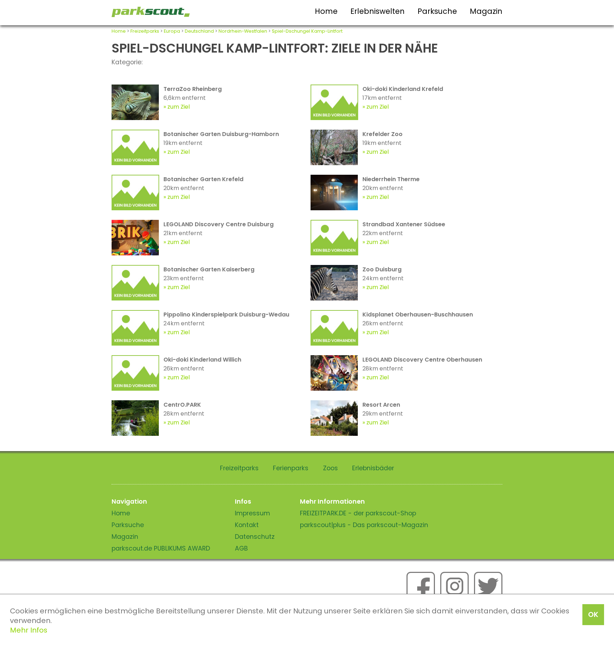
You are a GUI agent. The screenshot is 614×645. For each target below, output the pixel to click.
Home (326, 11)
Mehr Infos (28, 630)
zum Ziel (178, 107)
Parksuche (437, 11)
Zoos (330, 468)
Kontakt (247, 525)
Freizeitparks (144, 31)
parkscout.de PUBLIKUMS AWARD (161, 548)
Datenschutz (255, 536)
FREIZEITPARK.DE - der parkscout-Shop (358, 513)
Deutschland (199, 31)
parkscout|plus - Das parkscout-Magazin (364, 525)
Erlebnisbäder (373, 468)
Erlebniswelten (377, 11)
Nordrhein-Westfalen (243, 31)
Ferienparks (290, 468)
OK (593, 614)
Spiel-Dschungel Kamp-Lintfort (307, 31)
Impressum (252, 513)
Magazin (486, 11)
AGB (241, 548)
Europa (172, 31)
